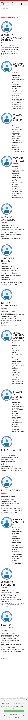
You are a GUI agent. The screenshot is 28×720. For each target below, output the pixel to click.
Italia (6, 7)
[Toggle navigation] (21, 4)
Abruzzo (9, 7)
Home (2, 7)
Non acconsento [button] (14, 714)
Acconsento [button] (14, 711)
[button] (14, 717)
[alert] (14, 709)
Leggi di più (14, 708)
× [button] (26, 699)
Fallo (22, 7)
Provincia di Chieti (16, 7)
